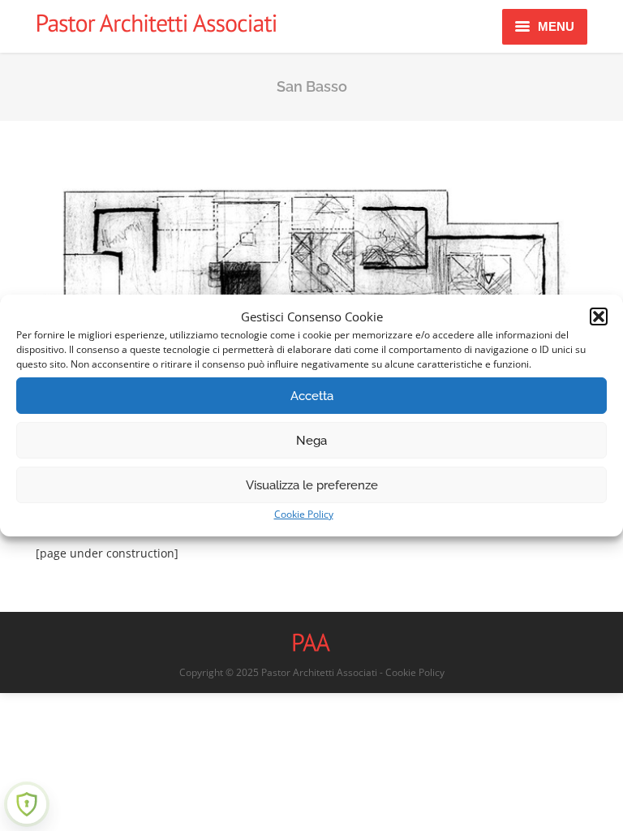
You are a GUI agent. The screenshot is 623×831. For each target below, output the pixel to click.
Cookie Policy (303, 514)
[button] (599, 316)
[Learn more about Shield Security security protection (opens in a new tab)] (27, 804)
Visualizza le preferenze (312, 485)
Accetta (311, 396)
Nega (311, 440)
